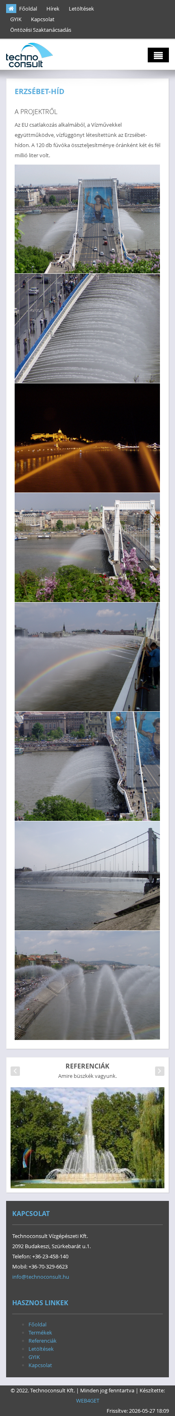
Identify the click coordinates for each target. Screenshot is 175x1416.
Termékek (40, 1332)
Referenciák (42, 1340)
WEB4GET (87, 1400)
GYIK (16, 19)
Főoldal (28, 8)
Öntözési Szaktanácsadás (40, 29)
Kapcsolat (43, 19)
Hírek (52, 8)
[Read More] (87, 1145)
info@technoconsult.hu (40, 1276)
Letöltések (81, 8)
